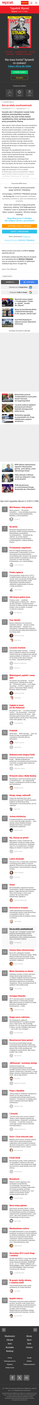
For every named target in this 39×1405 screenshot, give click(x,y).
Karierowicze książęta (18, 907)
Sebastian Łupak (18, 1106)
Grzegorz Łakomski (19, 742)
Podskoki (13, 730)
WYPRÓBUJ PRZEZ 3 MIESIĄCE (19, 226)
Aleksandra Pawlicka (19, 768)
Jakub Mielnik (17, 921)
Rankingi (9, 1351)
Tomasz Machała (18, 723)
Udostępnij (30, 282)
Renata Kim (17, 668)
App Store (13, 264)
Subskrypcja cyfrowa (24, 54)
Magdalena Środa (18, 788)
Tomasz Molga (18, 988)
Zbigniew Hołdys (18, 830)
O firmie (10, 1358)
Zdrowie (9, 1340)
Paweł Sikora (17, 640)
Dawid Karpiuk (18, 1171)
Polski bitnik (14, 1158)
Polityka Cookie (9, 1368)
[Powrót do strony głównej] (4, 1330)
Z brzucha (13, 1113)
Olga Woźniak (17, 1055)
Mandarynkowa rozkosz (19, 1228)
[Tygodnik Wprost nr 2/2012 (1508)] (19, 32)
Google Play (22, 264)
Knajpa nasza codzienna (19, 1017)
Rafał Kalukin (17, 747)
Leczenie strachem (17, 648)
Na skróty (13, 527)
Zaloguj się (26, 236)
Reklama (29, 1361)
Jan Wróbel (17, 1291)
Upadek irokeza (16, 1298)
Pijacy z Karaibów (16, 1091)
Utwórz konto (19, 72)
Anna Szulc (17, 877)
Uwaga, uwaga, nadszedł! (19, 795)
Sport (29, 1340)
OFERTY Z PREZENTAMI (19, 231)
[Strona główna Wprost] (7, 3)
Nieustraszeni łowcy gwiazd (21, 1040)
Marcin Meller (17, 1221)
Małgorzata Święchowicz (20, 663)
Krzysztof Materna (19, 565)
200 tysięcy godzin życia (19, 597)
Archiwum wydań (21, 52)
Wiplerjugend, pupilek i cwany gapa (22, 676)
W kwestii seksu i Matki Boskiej (22, 776)
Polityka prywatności (29, 1364)
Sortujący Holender (17, 996)
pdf (10, 95)
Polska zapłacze (16, 572)
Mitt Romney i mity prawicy (20, 507)
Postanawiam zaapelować (20, 547)
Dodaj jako (18, 292)
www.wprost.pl (15, 1400)
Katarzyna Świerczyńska (20, 900)
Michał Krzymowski (19, 635)
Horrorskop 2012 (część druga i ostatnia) (22, 1254)
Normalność (14, 1179)
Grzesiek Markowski (19, 1273)
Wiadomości (10, 1336)
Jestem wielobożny (17, 816)
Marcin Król (17, 809)
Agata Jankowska (18, 872)
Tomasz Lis (17, 519)
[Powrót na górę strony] (35, 1330)
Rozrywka (10, 1347)
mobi (29, 95)
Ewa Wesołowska (18, 1032)
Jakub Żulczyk (18, 589)
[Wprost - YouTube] (26, 1378)
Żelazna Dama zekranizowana (21, 950)
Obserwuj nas (18, 287)
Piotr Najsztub (18, 612)
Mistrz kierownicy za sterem (21, 971)
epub (19, 95)
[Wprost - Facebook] (12, 1378)
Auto (10, 1343)
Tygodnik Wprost (19, 8)
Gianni (12, 885)
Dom (29, 1343)
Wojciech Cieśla (18, 851)
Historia (29, 1347)
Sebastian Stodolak (19, 1009)
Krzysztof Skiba (18, 1316)
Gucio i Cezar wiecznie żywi (21, 1136)
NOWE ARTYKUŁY (19, 240)
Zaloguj (19, 78)
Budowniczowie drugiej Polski (22, 755)
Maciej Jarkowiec (18, 964)
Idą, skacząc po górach (18, 837)
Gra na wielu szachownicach (21, 929)
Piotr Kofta (17, 1078)
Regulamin (10, 1364)
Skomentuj (10, 282)
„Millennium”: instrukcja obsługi (23, 1063)
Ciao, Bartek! (14, 620)
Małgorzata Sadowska (20, 1083)
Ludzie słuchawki (16, 859)
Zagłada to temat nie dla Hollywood (16, 706)
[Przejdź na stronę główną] (1, 3)
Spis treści (9, 52)
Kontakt (29, 1358)
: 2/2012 (19, 11)
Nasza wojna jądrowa (18, 1205)
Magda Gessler (18, 1246)
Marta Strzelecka (18, 1150)
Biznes (29, 1336)
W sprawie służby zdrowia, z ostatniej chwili (20, 1281)
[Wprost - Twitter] (19, 1378)
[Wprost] (1, 102)
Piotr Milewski (12, 269)
